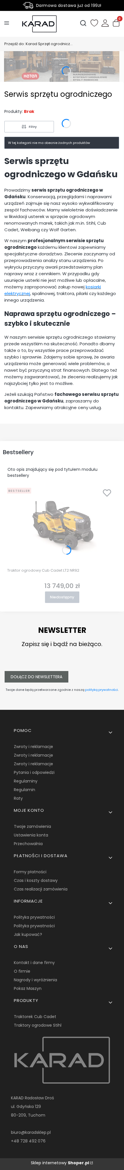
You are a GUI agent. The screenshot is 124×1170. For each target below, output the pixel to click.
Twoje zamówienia (32, 826)
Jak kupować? (28, 934)
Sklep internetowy (60, 1163)
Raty (18, 798)
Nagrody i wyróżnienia (35, 980)
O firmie (22, 971)
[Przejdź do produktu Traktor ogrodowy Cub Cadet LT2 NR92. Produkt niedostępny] (62, 525)
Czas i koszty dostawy (36, 880)
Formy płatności (30, 872)
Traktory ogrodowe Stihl (37, 1025)
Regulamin (24, 790)
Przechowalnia (28, 844)
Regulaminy (25, 781)
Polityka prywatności (34, 917)
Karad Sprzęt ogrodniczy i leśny (39, 44)
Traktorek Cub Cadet (35, 1016)
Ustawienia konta (31, 835)
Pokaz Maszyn (28, 988)
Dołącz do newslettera (36, 677)
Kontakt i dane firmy (34, 962)
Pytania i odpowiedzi (34, 772)
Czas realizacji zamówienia (40, 889)
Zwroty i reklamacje (33, 746)
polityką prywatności (101, 689)
